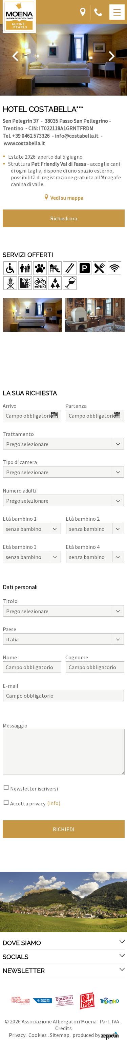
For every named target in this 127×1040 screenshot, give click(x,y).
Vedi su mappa (66, 197)
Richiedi (64, 829)
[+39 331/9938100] (98, 12)
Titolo (10, 601)
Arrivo (10, 405)
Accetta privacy (27, 803)
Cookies (37, 1035)
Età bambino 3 (20, 546)
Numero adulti (19, 490)
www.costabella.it (24, 143)
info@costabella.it (77, 135)
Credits (63, 1028)
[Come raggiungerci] (82, 12)
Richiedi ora (63, 218)
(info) (53, 803)
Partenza (76, 405)
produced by (86, 1035)
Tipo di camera (20, 462)
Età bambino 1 (20, 518)
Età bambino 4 (83, 546)
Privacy (17, 1035)
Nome (10, 657)
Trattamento (18, 434)
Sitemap (59, 1035)
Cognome (76, 657)
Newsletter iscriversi (34, 788)
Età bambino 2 (83, 518)
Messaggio (15, 725)
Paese (9, 629)
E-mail (10, 685)
